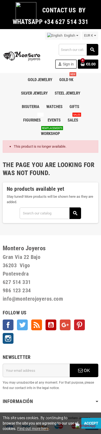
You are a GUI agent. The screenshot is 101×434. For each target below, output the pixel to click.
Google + (65, 325)
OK (86, 370)
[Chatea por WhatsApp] (85, 425)
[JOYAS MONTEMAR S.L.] (22, 56)
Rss (36, 325)
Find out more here (32, 428)
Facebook (8, 325)
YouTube (51, 325)
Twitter (22, 325)
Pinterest (79, 325)
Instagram (8, 338)
